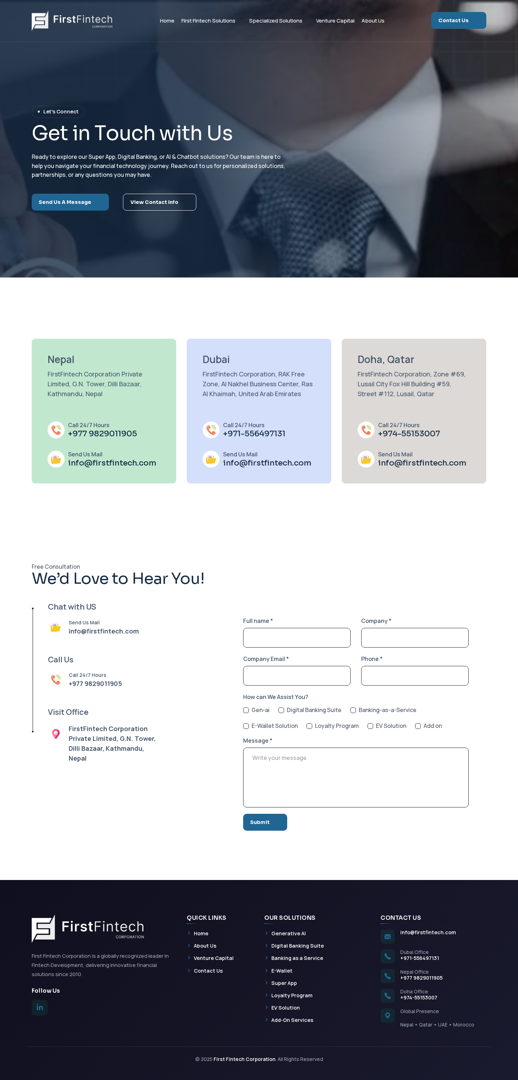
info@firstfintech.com (112, 463)
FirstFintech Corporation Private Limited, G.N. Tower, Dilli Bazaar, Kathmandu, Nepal (95, 384)
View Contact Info (154, 202)
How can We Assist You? (275, 697)
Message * (257, 740)
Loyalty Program (337, 726)
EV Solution (391, 726)
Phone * (372, 659)
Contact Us (453, 20)
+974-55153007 (409, 433)
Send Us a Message (65, 202)
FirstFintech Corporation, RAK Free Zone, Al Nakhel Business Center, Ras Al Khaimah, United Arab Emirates (258, 384)
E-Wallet (278, 970)
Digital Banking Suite (314, 710)
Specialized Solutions (275, 20)
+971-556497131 (254, 433)
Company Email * (266, 659)
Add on (433, 726)
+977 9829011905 (102, 433)
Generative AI (285, 933)
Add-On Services (288, 1019)
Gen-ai (261, 710)
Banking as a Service (293, 957)
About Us (373, 20)
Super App (280, 982)
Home (167, 20)
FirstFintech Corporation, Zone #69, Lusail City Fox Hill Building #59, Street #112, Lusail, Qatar (412, 384)
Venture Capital (335, 20)
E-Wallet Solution (275, 726)
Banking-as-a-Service (388, 710)
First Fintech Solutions (208, 20)
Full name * (258, 621)
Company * (376, 621)
